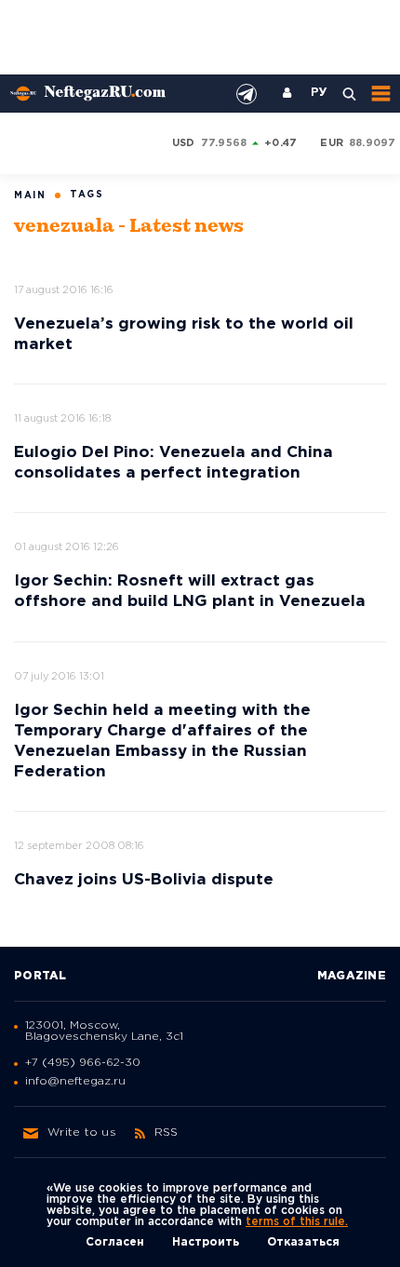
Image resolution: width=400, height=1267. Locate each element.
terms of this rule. (297, 1222)
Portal (40, 976)
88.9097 (372, 143)
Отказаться (303, 1242)
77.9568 (224, 143)
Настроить (205, 1242)
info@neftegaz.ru (75, 1081)
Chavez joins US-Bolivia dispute (143, 880)
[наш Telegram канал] (246, 94)
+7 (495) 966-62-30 (82, 1063)
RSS (166, 1132)
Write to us (81, 1132)
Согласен (115, 1242)
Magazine (351, 976)
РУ (319, 93)
